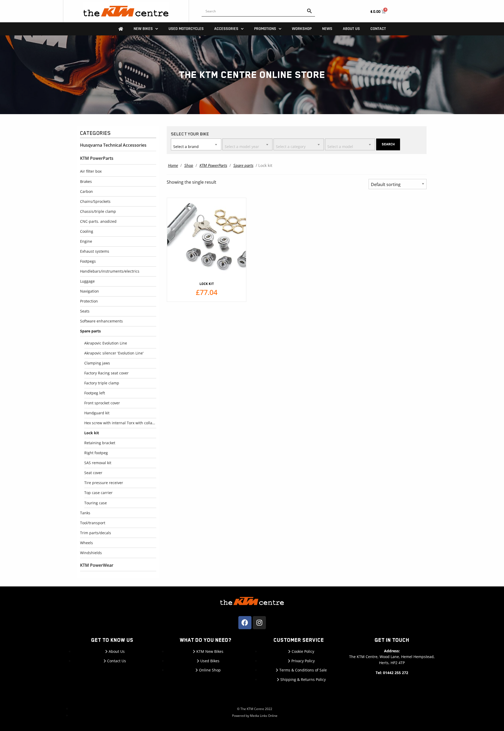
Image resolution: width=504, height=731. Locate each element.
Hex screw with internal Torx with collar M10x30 (120, 422)
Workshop (302, 28)
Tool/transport (92, 522)
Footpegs (88, 261)
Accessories (226, 28)
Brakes (86, 181)
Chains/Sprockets (95, 201)
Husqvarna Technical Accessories (113, 145)
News (327, 28)
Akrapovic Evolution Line (105, 343)
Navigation (89, 291)
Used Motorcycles (186, 28)
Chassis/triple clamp (98, 211)
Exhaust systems (94, 251)
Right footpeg (96, 452)
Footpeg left (94, 392)
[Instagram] (259, 622)
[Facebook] (244, 622)
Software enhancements (101, 321)
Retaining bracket (99, 442)
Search (388, 144)
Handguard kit (96, 412)
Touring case (95, 502)
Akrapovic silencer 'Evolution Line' (114, 353)
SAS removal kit (97, 462)
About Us (351, 28)
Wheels (86, 542)
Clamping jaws (97, 363)
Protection (89, 301)
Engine (86, 241)
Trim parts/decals (95, 532)
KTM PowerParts (96, 158)
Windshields (91, 552)
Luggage (87, 281)
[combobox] (196, 144)
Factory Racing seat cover (106, 372)
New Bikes (143, 28)
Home (173, 165)
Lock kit (91, 432)
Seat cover (93, 472)
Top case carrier (98, 492)
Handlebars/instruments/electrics (109, 271)
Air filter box (91, 171)
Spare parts (90, 331)
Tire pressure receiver (103, 482)
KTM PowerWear (96, 565)
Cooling (86, 231)
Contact (378, 28)
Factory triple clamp (101, 382)
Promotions (265, 28)
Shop (188, 165)
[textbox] (196, 144)
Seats (85, 311)
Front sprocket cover (102, 402)
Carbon (86, 191)
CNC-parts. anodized (98, 221)
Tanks (85, 512)
